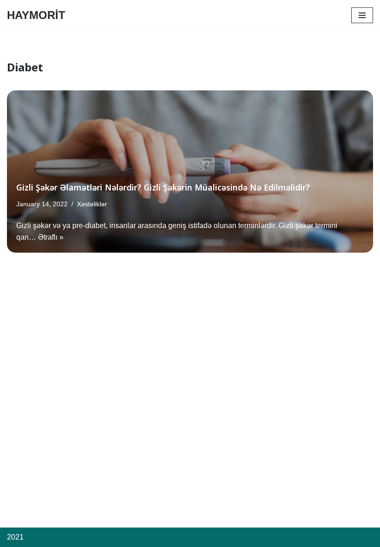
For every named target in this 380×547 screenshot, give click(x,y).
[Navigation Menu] (362, 15)
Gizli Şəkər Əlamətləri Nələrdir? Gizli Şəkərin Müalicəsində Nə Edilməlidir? (163, 187)
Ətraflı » (50, 237)
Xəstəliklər (92, 204)
